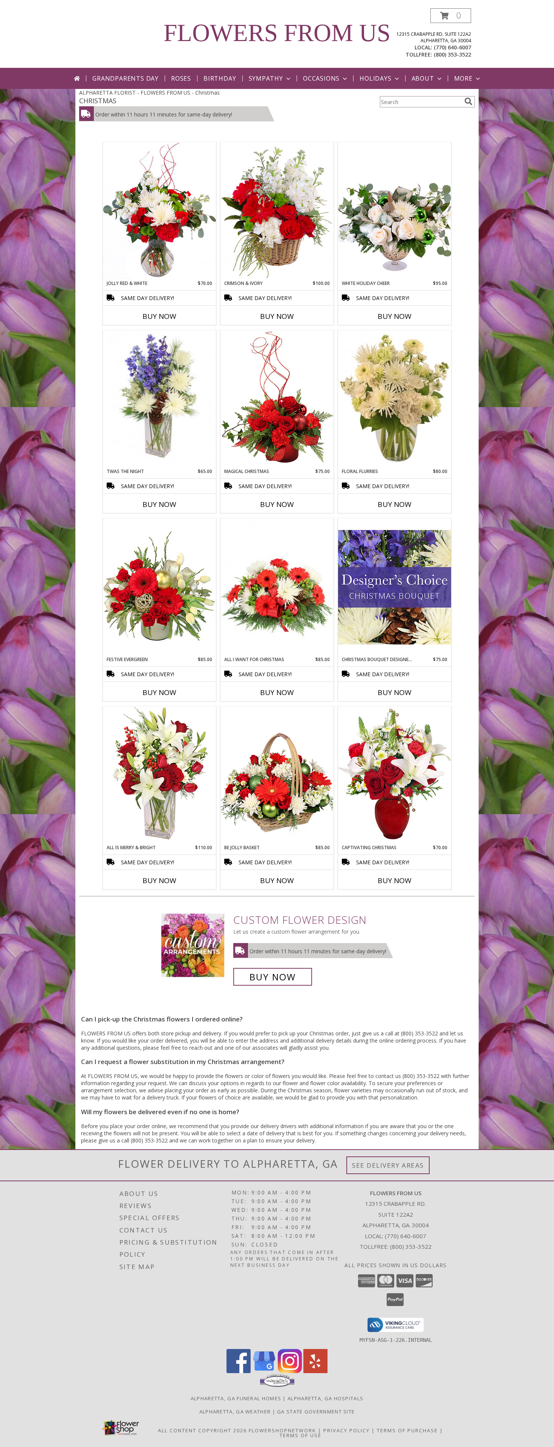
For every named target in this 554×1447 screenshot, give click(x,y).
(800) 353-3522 (452, 54)
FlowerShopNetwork (282, 1430)
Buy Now (159, 316)
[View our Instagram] (290, 1371)
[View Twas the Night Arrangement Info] (159, 399)
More (463, 78)
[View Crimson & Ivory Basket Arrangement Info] (277, 210)
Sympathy (266, 78)
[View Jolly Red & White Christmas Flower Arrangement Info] (159, 210)
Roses (181, 78)
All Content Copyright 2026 (202, 1430)
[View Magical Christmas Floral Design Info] (277, 399)
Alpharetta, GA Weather (235, 1411)
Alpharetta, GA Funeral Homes (236, 1398)
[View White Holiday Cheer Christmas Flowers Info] (394, 210)
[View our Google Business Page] (264, 1371)
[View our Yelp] (315, 1371)
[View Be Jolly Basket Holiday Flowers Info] (277, 775)
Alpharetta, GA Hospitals (325, 1398)
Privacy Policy (346, 1430)
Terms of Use (300, 1435)
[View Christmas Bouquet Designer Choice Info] (394, 587)
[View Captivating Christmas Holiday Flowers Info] (394, 775)
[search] (468, 101)
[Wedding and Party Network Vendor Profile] (277, 1385)
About (423, 78)
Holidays (375, 78)
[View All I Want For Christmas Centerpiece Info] (277, 587)
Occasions (321, 78)
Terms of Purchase (407, 1430)
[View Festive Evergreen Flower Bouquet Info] (159, 587)
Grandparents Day (125, 78)
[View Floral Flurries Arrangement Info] (394, 399)
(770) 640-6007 (452, 47)
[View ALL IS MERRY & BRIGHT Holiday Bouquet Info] (159, 775)
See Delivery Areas (388, 1165)
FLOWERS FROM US (277, 32)
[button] (450, 15)
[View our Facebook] (238, 1371)
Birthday (220, 78)
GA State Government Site (316, 1411)
